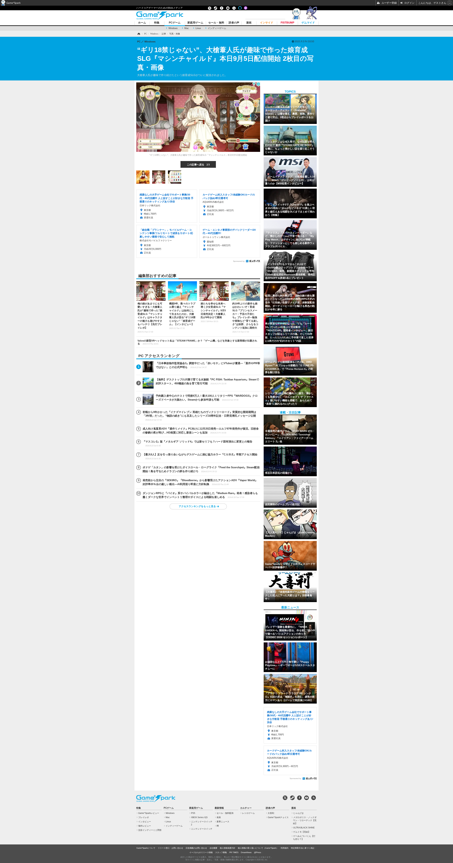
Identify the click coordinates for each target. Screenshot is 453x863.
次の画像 (255, 117)
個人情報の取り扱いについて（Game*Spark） (258, 848)
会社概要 (213, 848)
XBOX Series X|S (199, 817)
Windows (173, 28)
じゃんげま (298, 813)
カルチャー (246, 808)
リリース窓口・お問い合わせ (170, 848)
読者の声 (234, 22)
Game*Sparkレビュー (148, 813)
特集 (156, 22)
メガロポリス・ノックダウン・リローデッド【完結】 (305, 820)
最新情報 (219, 808)
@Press (257, 852)
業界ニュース (223, 821)
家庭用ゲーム (195, 22)
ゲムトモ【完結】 (301, 832)
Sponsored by (239, 261)
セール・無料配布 (225, 813)
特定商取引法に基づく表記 (302, 848)
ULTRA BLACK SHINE (304, 827)
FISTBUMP (287, 22)
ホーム (142, 22)
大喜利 (271, 813)
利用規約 (284, 848)
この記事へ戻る (198, 164)
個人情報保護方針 (227, 848)
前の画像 (140, 117)
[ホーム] (138, 34)
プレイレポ (143, 817)
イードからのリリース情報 (201, 852)
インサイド (266, 22)
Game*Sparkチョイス (278, 817)
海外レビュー (144, 826)
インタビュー (144, 821)
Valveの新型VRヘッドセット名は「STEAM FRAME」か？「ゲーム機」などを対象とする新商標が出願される (197, 342)
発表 (219, 817)
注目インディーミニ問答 (150, 830)
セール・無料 (216, 22)
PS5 (193, 813)
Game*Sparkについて (145, 848)
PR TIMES (233, 852)
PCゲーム (174, 22)
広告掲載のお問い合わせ (196, 848)
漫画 (248, 22)
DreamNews (246, 852)
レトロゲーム (248, 813)
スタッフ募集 (221, 852)
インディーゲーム (217, 28)
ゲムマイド (308, 22)
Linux (198, 28)
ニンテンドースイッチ (201, 829)
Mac (186, 28)
